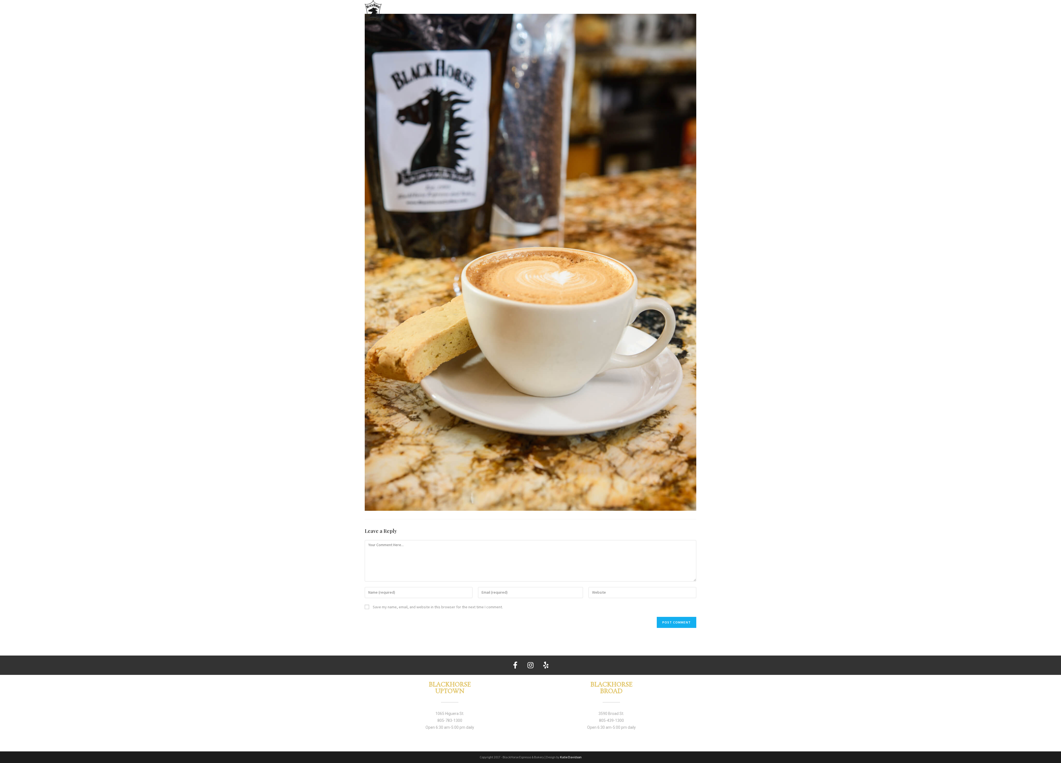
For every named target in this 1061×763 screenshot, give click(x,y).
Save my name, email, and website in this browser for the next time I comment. (438, 606)
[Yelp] (546, 665)
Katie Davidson (571, 757)
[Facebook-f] (515, 665)
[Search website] (693, 9)
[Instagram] (530, 665)
